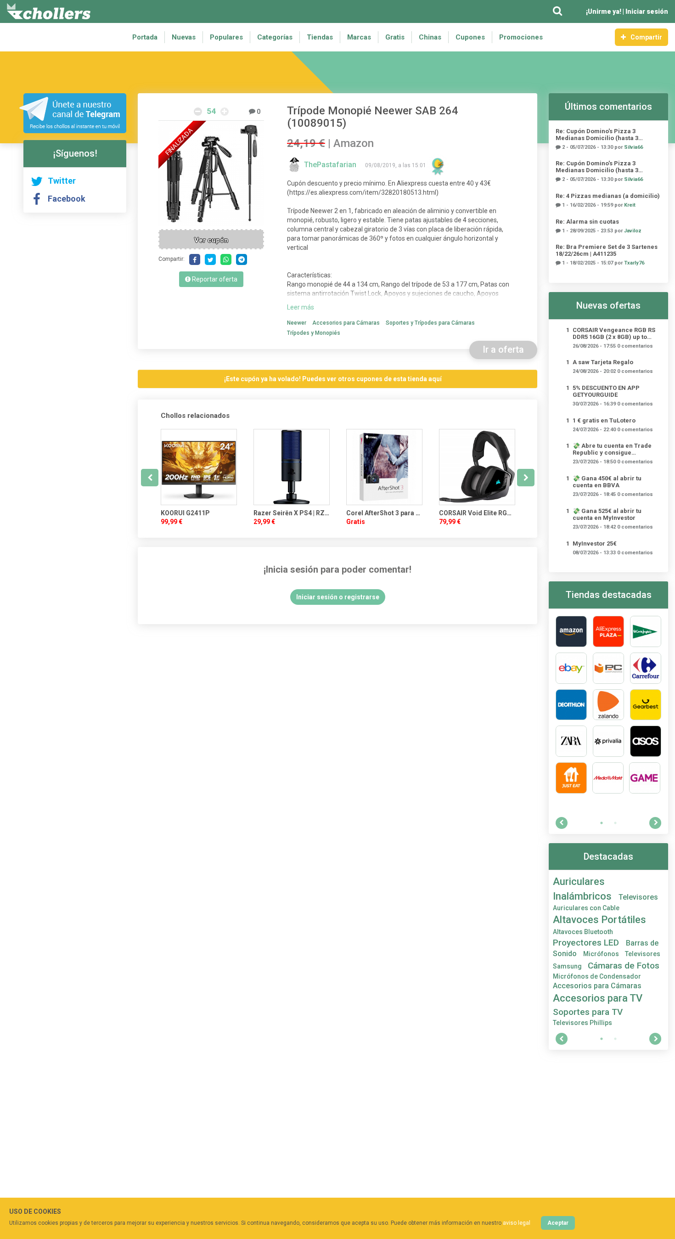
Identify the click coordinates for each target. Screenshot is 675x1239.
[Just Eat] (571, 778)
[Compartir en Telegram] (241, 259)
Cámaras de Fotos (623, 965)
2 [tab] (615, 823)
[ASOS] (645, 741)
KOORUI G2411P (185, 513)
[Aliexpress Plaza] (608, 631)
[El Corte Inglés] (645, 631)
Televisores (638, 897)
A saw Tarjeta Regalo (603, 362)
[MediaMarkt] (608, 778)
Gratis (395, 37)
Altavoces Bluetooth (583, 931)
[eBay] (571, 668)
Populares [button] (226, 37)
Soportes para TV (588, 1012)
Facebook (66, 198)
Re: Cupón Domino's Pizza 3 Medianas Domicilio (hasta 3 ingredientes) (597, 134)
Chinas (430, 37)
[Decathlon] (571, 705)
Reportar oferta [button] (214, 279)
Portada (145, 37)
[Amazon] (571, 631)
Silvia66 (633, 147)
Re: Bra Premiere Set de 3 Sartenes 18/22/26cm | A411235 (607, 250)
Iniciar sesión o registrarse (337, 597)
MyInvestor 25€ (595, 543)
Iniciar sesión (646, 11)
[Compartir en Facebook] (194, 259)
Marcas (359, 37)
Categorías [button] (274, 37)
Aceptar (557, 1223)
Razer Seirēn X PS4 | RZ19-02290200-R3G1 (291, 513)
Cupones (470, 37)
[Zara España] (571, 741)
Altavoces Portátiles (599, 919)
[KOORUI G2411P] (199, 467)
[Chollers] (48, 11)
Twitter (62, 181)
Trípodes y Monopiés (313, 333)
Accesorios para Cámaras (346, 323)
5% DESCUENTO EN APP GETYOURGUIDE (606, 391)
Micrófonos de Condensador (597, 976)
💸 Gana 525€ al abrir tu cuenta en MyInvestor (607, 514)
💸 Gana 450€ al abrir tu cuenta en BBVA (607, 482)
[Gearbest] (645, 705)
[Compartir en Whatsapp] (225, 259)
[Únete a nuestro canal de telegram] (72, 113)
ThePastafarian (331, 164)
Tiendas (320, 37)
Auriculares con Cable (586, 908)
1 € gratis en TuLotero (604, 420)
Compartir (646, 37)
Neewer (296, 323)
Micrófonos (601, 953)
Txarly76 (634, 263)
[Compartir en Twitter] (210, 259)
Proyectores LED (587, 942)
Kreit (630, 205)
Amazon (353, 143)
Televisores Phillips (582, 1022)
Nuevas (184, 37)
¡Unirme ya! (603, 11)
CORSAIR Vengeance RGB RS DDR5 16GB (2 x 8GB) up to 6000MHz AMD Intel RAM (614, 333)
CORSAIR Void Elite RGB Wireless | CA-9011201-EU (477, 513)
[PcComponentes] (608, 668)
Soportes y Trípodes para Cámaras (430, 323)
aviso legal (516, 1223)
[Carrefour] (645, 668)
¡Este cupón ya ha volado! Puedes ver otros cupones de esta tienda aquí (333, 379)
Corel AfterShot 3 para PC (384, 513)
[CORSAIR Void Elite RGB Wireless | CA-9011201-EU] (477, 467)
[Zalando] (608, 705)
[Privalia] (608, 741)
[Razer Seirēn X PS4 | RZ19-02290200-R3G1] (291, 467)
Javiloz (632, 231)
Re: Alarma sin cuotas (587, 221)
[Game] (644, 778)
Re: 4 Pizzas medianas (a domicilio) (608, 195)
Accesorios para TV (597, 998)
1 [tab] (601, 823)
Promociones (521, 37)
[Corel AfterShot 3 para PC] (384, 467)
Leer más (300, 307)
